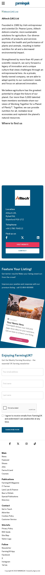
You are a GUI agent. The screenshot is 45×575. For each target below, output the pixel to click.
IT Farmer (6, 486)
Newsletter (6, 548)
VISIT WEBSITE (22, 244)
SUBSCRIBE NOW (12, 430)
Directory (5, 500)
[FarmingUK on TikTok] (35, 444)
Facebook (6, 555)
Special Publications (10, 497)
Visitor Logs (6, 539)
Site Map (5, 535)
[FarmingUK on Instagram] (26, 444)
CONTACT (22, 251)
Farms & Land (7, 470)
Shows (4, 463)
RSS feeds (6, 532)
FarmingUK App (8, 551)
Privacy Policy (7, 529)
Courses (5, 474)
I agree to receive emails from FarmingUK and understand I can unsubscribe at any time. (23, 419)
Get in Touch (7, 509)
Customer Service (9, 519)
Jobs (4, 467)
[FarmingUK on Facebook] (10, 444)
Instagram (6, 562)
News (4, 457)
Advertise (6, 513)
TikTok (4, 565)
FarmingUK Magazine (10, 483)
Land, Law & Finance (10, 490)
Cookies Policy (8, 516)
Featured (5, 460)
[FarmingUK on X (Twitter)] (18, 444)
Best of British (7, 493)
